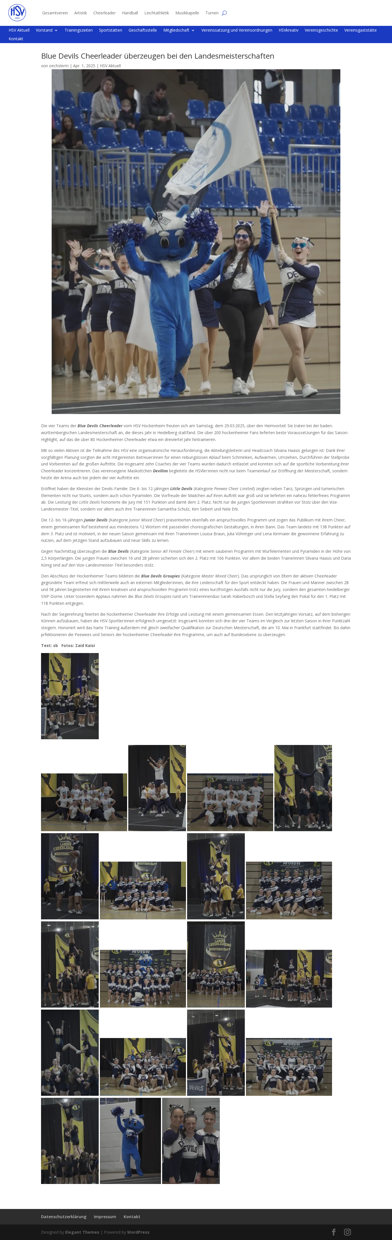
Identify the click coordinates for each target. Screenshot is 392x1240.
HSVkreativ (288, 30)
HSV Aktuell (19, 30)
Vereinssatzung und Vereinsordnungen (236, 30)
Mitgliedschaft (176, 30)
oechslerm (59, 65)
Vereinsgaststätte (360, 30)
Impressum (105, 1216)
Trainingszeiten (79, 30)
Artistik (80, 13)
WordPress (138, 1232)
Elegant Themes (82, 1232)
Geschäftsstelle (143, 30)
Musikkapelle (187, 13)
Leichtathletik (156, 13)
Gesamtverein (55, 13)
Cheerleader (104, 13)
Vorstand (44, 30)
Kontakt (16, 39)
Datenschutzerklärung (63, 1216)
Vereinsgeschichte (321, 30)
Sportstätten (110, 30)
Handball (130, 13)
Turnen (212, 13)
